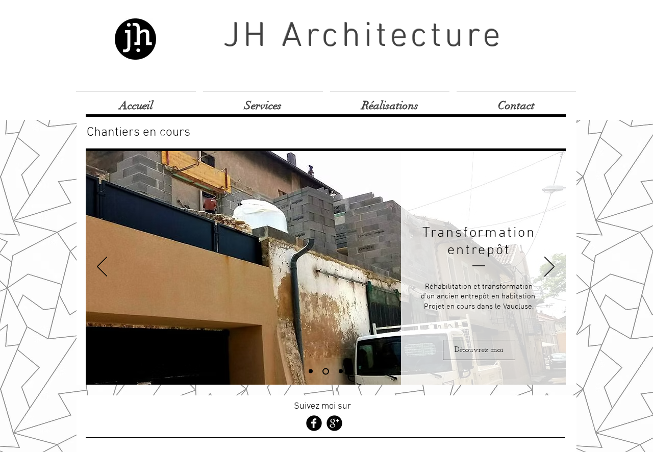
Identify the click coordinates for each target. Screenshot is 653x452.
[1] (311, 371)
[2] (325, 371)
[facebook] (314, 423)
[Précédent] (102, 267)
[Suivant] (549, 267)
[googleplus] (334, 423)
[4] (341, 371)
